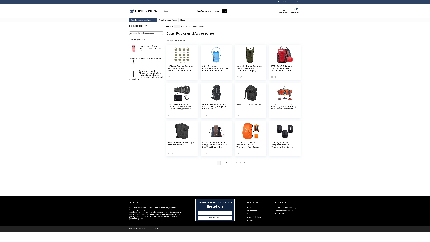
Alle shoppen (252, 211)
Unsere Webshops (254, 217)
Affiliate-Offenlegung (283, 214)
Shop (177, 26)
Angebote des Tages (168, 20)
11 (240, 163)
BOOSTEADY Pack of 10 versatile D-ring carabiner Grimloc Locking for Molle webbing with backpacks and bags (180, 109)
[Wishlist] (284, 10)
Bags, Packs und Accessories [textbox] (145, 33)
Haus (249, 207)
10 (237, 163)
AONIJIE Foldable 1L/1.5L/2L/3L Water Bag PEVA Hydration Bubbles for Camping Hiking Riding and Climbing (215, 70)
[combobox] (146, 33)
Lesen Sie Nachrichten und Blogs (289, 2)
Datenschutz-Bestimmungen (286, 207)
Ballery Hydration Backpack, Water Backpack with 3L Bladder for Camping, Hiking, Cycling (249, 69)
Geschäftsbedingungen (284, 211)
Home (168, 26)
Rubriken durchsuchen (140, 20)
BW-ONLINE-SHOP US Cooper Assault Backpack (181, 143)
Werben (250, 220)
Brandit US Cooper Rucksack (249, 104)
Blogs (182, 20)
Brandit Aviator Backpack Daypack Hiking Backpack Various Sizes (214, 106)
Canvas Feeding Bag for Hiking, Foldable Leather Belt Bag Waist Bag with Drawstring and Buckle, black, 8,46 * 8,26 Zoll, (215, 147)
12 (244, 163)
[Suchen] (224, 11)
